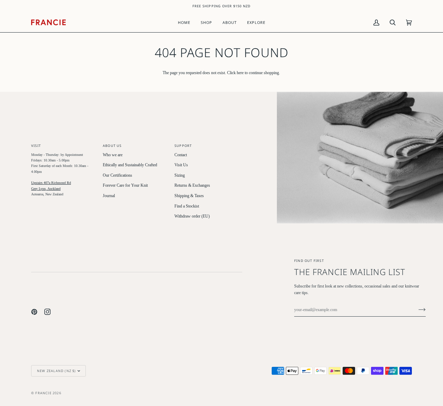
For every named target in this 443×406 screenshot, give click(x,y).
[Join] (416, 309)
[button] (206, 22)
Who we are (113, 155)
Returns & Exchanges (192, 185)
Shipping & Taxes (189, 196)
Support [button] (183, 145)
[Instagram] (47, 312)
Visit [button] (36, 145)
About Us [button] (112, 145)
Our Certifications (117, 175)
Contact (180, 155)
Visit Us (181, 165)
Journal (109, 196)
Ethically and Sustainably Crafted (130, 165)
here (240, 73)
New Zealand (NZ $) (56, 371)
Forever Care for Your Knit (125, 185)
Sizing (179, 175)
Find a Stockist (186, 206)
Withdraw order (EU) (192, 216)
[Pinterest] (34, 312)
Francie (43, 393)
